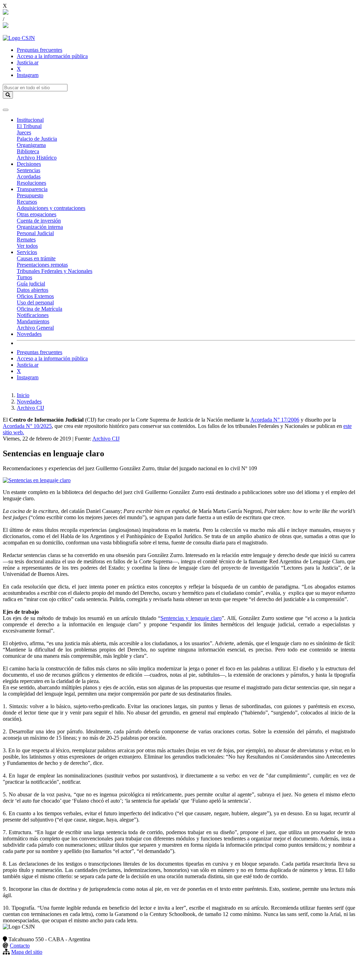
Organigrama (31, 145)
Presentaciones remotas (42, 265)
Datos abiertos (32, 290)
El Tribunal (29, 126)
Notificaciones (33, 315)
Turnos (24, 277)
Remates (26, 239)
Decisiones (29, 164)
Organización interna (40, 227)
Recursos (27, 202)
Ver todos (27, 246)
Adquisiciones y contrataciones (51, 208)
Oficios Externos (35, 296)
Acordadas (29, 176)
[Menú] (5, 110)
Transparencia (32, 189)
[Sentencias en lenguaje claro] (37, 480)
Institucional (30, 120)
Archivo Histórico (37, 158)
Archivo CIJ (30, 408)
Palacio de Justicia (37, 139)
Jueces (24, 132)
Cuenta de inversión (39, 221)
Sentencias (28, 170)
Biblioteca (28, 151)
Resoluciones (31, 183)
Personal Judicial (35, 233)
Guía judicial (31, 284)
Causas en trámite (36, 258)
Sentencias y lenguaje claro (191, 618)
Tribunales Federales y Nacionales (54, 271)
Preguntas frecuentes (39, 50)
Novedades (29, 334)
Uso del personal (35, 302)
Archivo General (35, 328)
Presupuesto (30, 195)
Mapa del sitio (26, 952)
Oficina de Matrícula (39, 309)
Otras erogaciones (36, 214)
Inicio (23, 395)
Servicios (27, 252)
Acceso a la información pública (52, 56)
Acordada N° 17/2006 (274, 420)
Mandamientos (33, 321)
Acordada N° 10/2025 (27, 426)
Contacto (20, 946)
